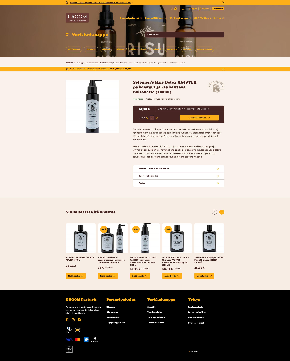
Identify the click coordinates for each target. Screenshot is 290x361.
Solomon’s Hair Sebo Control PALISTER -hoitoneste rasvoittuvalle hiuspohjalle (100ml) (143, 261)
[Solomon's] (216, 92)
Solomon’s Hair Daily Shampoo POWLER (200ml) (80, 258)
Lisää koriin (74, 276)
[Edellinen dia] (214, 212)
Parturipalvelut (121, 300)
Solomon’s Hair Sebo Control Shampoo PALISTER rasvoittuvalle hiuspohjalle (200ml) (175, 261)
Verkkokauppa (89, 34)
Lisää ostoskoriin (197, 118)
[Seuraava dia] (221, 212)
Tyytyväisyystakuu (115, 322)
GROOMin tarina (196, 317)
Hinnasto (110, 307)
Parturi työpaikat (196, 312)
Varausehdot (112, 317)
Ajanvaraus (112, 312)
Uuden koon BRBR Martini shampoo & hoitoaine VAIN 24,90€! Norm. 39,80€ (100, 2)
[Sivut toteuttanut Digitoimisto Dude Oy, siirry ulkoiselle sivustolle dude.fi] (193, 352)
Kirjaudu (205, 9)
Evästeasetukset (196, 323)
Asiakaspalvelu (195, 307)
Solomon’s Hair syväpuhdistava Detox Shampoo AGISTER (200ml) (209, 260)
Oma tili (151, 307)
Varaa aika (218, 9)
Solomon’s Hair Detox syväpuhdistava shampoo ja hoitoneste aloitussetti (111, 260)
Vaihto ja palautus (156, 317)
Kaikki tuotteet (106, 63)
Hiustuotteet (118, 63)
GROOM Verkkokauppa (75, 63)
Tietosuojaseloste (155, 322)
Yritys (194, 300)
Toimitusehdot (154, 312)
